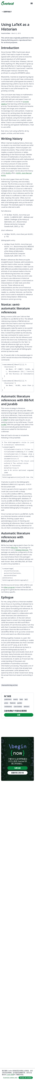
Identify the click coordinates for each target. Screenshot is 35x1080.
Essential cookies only (10, 1077)
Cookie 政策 (10, 1074)
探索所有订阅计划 (17, 773)
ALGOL (8, 173)
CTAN (5, 420)
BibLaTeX (14, 548)
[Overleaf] (7, 3)
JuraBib (3, 424)
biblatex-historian (21, 550)
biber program (9, 587)
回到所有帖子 (7, 12)
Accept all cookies (26, 1078)
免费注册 (17, 768)
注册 (18, 715)
